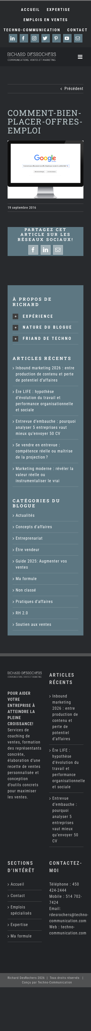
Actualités (25, 515)
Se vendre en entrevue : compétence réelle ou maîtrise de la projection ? (44, 451)
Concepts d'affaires (34, 526)
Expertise (19, 924)
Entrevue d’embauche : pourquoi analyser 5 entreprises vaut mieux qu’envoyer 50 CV (46, 427)
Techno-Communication (55, 982)
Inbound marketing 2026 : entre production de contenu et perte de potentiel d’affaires (45, 374)
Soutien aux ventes (33, 624)
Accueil (17, 884)
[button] (45, 316)
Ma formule (26, 578)
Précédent (73, 88)
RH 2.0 (22, 613)
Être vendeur (27, 549)
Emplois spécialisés (21, 910)
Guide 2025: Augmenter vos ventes (41, 564)
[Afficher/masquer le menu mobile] (80, 56)
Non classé (26, 590)
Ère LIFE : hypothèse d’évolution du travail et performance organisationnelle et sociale (66, 768)
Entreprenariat (29, 538)
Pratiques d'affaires (34, 601)
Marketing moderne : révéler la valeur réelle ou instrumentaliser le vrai (45, 474)
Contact (18, 895)
